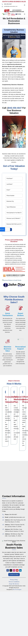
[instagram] (14, 570)
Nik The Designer (17, 589)
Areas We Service (14, 584)
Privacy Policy (14, 579)
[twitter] (11, 570)
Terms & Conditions (14, 581)
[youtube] (17, 570)
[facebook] (7, 570)
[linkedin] (20, 570)
